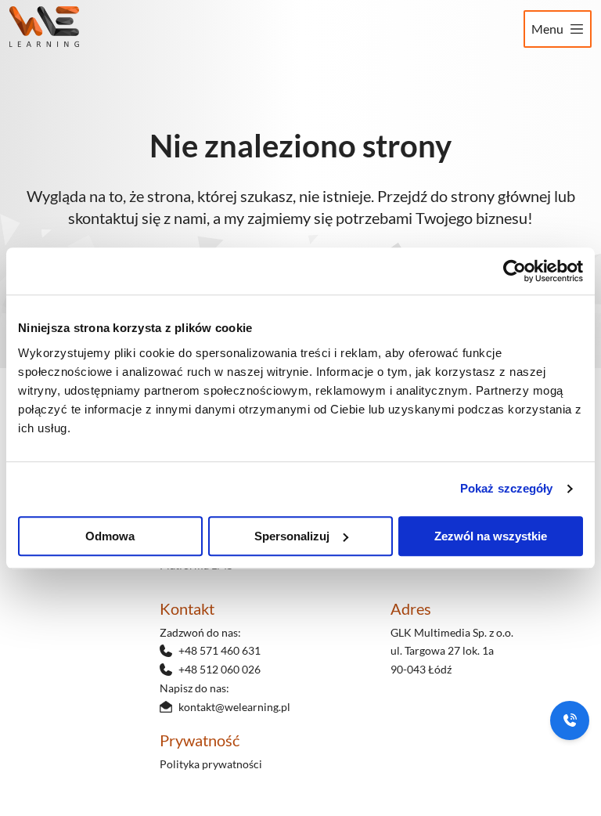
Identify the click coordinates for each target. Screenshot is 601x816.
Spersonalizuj (291, 536)
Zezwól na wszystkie (490, 536)
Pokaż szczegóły (506, 488)
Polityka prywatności (211, 764)
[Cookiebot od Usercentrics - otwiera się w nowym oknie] (514, 271)
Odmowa (110, 536)
